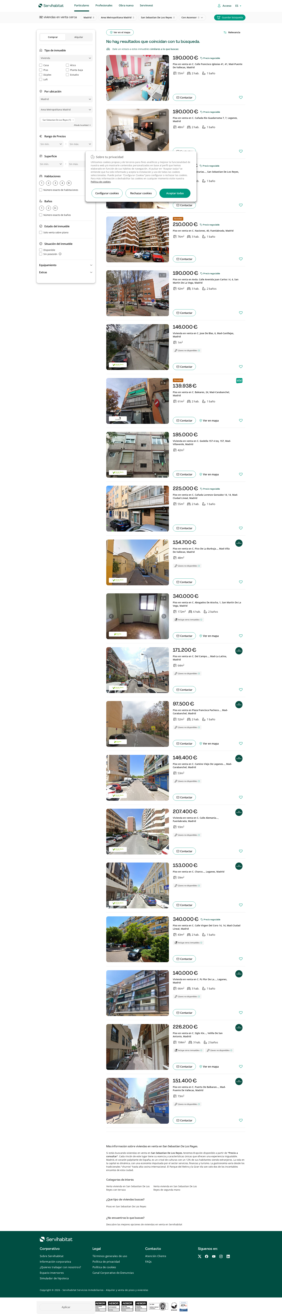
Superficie (50, 156)
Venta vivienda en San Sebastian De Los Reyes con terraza (128, 1188)
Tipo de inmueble (55, 50)
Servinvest (146, 5)
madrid (89, 17)
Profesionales (103, 5)
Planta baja (76, 70)
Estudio (74, 74)
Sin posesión (50, 254)
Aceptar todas (175, 193)
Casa (46, 65)
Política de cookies (101, 181)
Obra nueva (126, 5)
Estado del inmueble (57, 226)
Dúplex (47, 74)
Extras (43, 272)
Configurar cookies (107, 193)
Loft (45, 79)
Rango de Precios (55, 136)
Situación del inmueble (58, 244)
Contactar (186, 97)
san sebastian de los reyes (158, 17)
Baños (48, 201)
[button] (66, 265)
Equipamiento (47, 265)
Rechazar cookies (141, 193)
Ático (73, 65)
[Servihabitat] (46, 5)
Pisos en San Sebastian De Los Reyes (126, 1206)
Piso (45, 70)
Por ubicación (52, 91)
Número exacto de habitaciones (60, 189)
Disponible (49, 250)
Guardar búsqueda (232, 17)
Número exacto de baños (57, 214)
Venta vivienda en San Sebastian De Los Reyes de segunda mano (175, 1188)
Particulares (81, 5)
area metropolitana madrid (117, 17)
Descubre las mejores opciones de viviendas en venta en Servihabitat (144, 1224)
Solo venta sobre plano (55, 232)
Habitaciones (52, 176)
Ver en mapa (210, 420)
